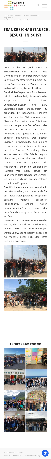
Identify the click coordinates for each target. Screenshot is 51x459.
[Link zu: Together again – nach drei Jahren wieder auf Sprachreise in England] (14, 358)
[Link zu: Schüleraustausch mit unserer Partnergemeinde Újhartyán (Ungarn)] (14, 379)
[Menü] (43, 5)
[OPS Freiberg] (21, 5)
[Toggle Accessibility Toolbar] (45, 453)
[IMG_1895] (25, 54)
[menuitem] (36, 5)
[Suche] (36, 5)
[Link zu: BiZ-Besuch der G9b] (14, 421)
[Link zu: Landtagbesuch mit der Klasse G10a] (36, 421)
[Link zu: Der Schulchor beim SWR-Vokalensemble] (36, 400)
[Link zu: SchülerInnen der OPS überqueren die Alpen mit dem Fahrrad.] (14, 400)
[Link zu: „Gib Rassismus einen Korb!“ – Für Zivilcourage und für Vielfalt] (36, 358)
